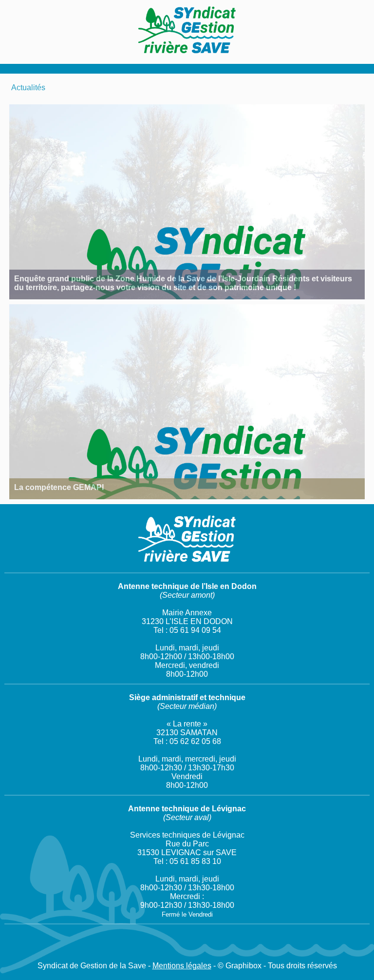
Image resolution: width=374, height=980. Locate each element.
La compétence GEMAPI (59, 487)
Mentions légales (181, 965)
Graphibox (243, 965)
